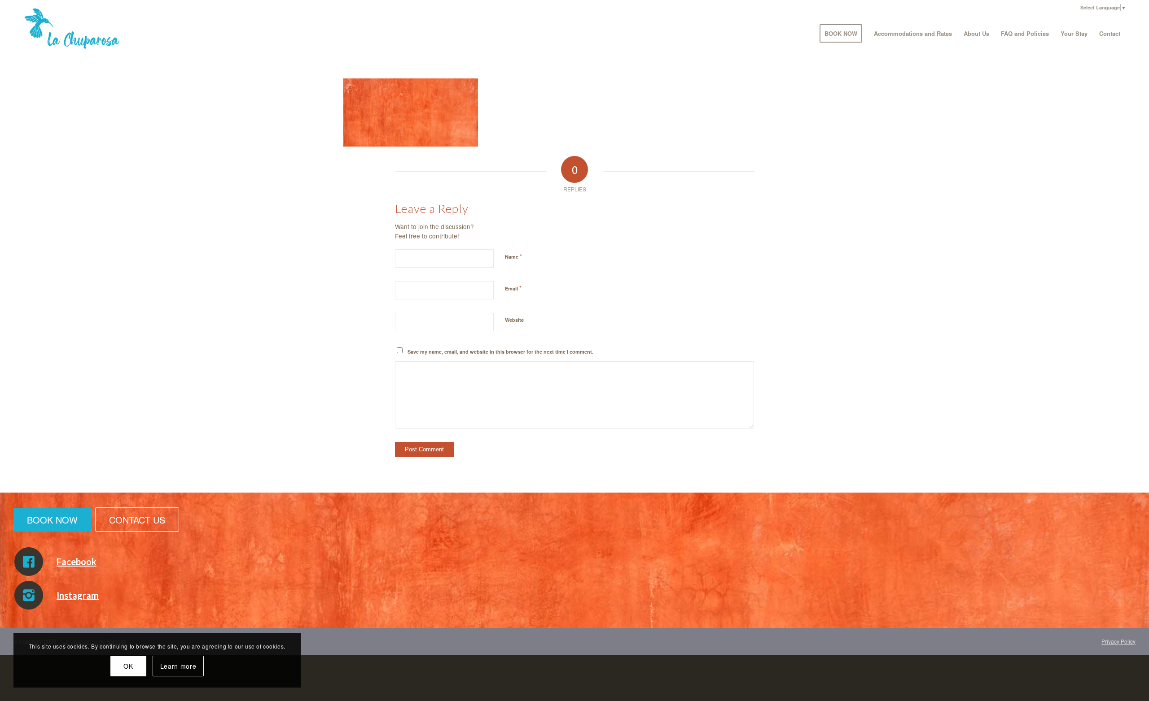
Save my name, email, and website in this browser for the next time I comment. (500, 351)
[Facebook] (28, 561)
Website (514, 319)
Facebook (76, 561)
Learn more (178, 666)
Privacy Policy (1118, 641)
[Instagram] (28, 595)
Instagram (78, 595)
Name (513, 256)
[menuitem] (841, 34)
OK (128, 666)
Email (513, 288)
